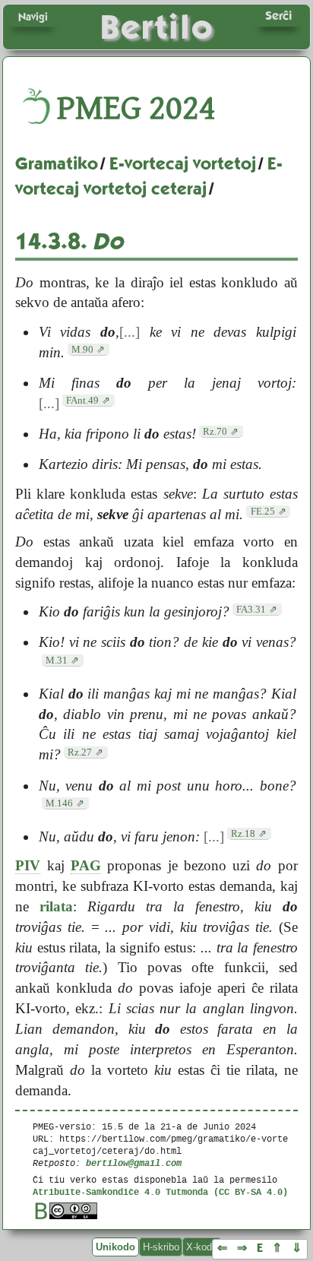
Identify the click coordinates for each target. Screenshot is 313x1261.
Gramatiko (56, 163)
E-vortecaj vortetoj (182, 163)
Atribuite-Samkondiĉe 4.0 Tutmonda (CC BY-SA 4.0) (160, 1191)
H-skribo (161, 1247)
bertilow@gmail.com (134, 1162)
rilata (56, 906)
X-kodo (201, 1247)
